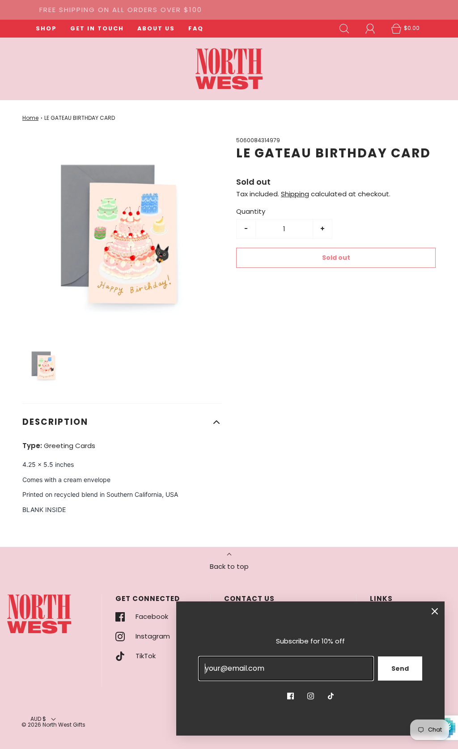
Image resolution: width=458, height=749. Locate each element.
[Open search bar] (344, 28)
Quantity (250, 211)
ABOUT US (156, 28)
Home (30, 118)
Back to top (229, 566)
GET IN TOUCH (97, 28)
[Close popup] (435, 611)
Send (400, 668)
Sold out (336, 257)
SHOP (46, 28)
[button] (44, 366)
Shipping (295, 194)
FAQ (196, 28)
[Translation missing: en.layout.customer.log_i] (370, 29)
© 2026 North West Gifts (53, 724)
